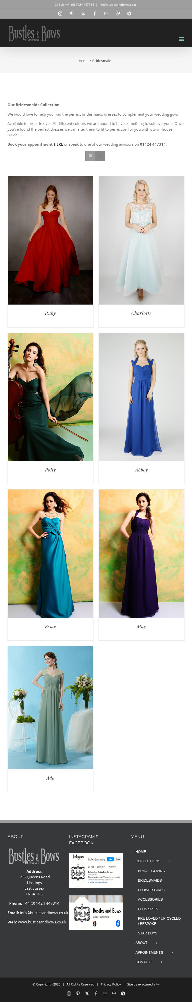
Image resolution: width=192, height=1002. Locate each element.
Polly (50, 470)
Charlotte (141, 313)
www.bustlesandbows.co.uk (42, 921)
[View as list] (100, 156)
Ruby (50, 313)
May (141, 626)
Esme (50, 626)
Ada (50, 778)
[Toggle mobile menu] (181, 39)
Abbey (141, 470)
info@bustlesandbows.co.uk (118, 5)
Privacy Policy (111, 984)
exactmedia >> (149, 984)
